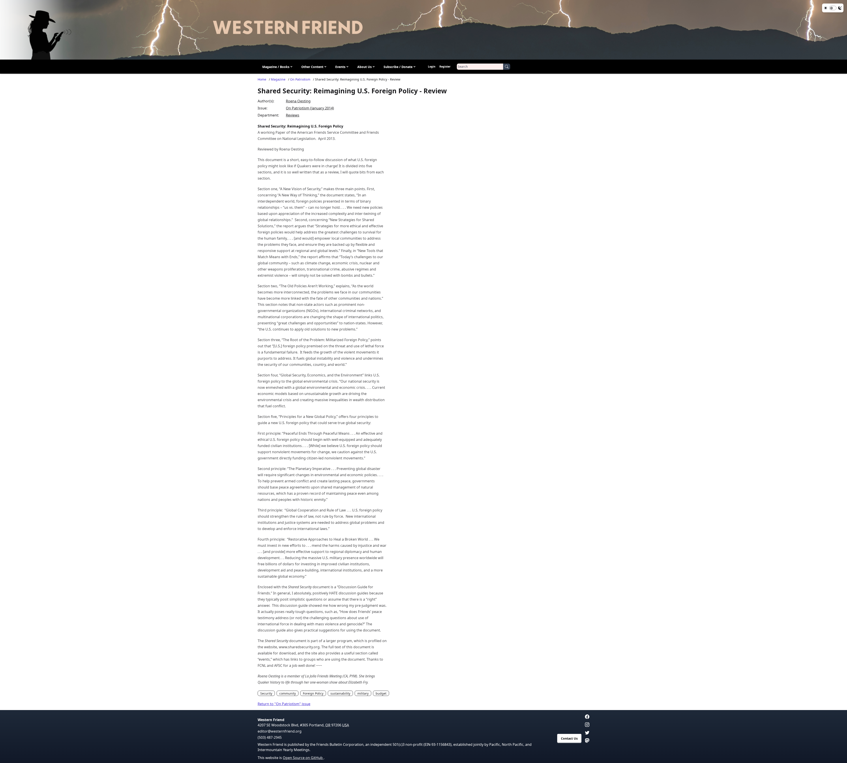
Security (266, 693)
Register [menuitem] (444, 66)
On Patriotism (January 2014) (310, 108)
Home (262, 79)
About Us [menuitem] (364, 67)
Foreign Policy (313, 693)
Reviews (292, 115)
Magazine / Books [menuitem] (275, 67)
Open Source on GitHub (303, 757)
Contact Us (569, 738)
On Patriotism (300, 79)
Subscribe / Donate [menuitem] (398, 67)
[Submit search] (506, 67)
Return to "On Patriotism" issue (284, 703)
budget (381, 693)
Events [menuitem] (340, 67)
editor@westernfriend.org (280, 731)
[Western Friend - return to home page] (423, 30)
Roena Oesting (298, 101)
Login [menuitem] (431, 66)
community (287, 693)
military (363, 693)
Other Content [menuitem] (312, 67)
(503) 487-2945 (270, 737)
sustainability (340, 693)
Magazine (278, 79)
